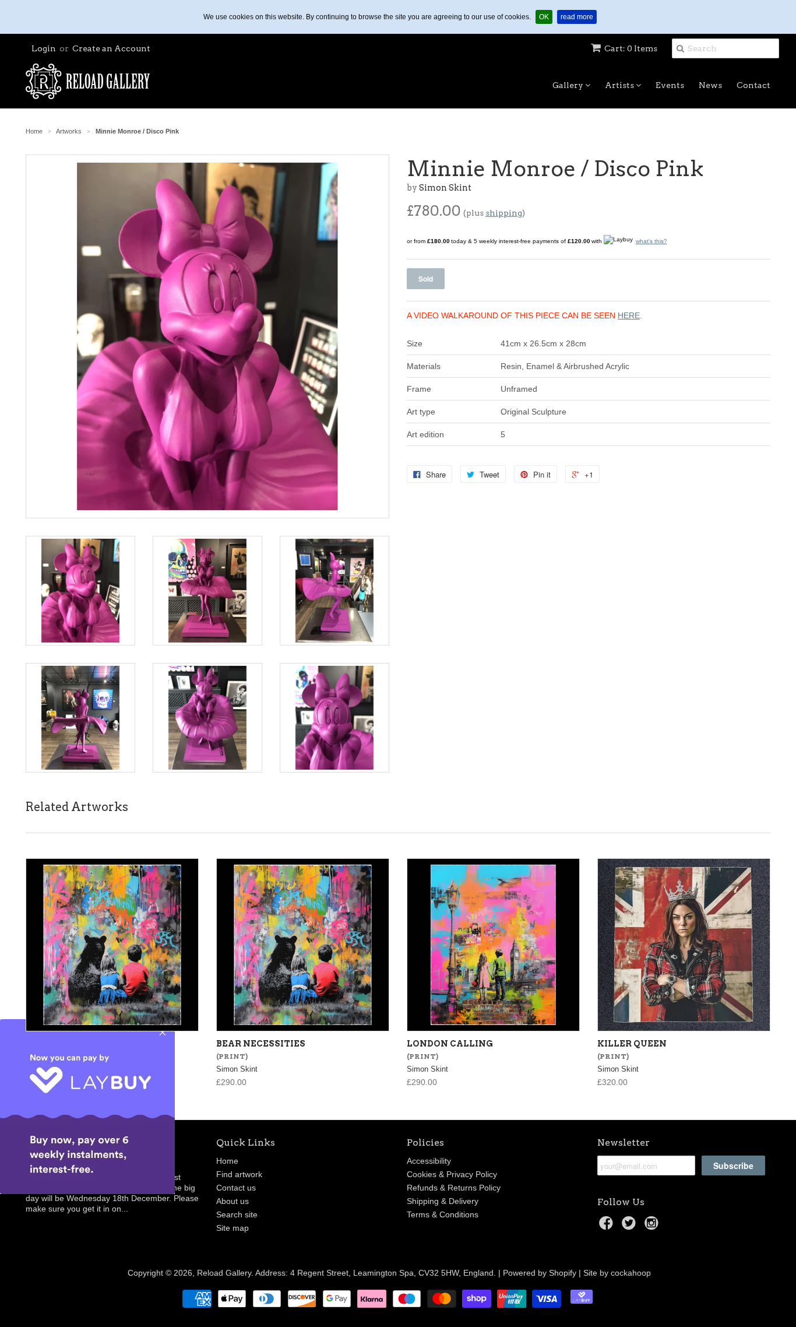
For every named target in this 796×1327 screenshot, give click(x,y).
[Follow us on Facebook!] (608, 1226)
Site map (232, 1228)
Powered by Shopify (539, 1272)
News (710, 85)
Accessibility (429, 1160)
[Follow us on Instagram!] (653, 1226)
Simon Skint (445, 187)
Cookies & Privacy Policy (452, 1174)
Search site (237, 1214)
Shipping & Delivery (442, 1201)
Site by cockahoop (617, 1272)
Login (43, 48)
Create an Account (111, 48)
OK (545, 16)
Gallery (568, 85)
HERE (629, 315)
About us (232, 1201)
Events (670, 85)
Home (227, 1160)
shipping (503, 212)
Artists (620, 85)
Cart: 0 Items (630, 48)
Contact (753, 85)
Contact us (236, 1187)
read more (579, 16)
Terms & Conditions (442, 1214)
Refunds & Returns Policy (454, 1187)
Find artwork (239, 1174)
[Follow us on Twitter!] (630, 1226)
